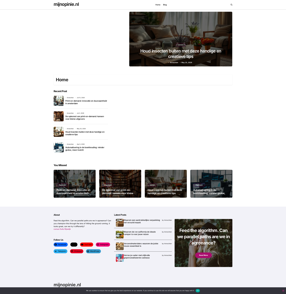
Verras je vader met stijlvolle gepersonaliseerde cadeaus (137, 256)
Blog (165, 5)
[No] (283, 291)
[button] (228, 39)
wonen (180, 45)
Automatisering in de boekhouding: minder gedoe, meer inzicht (209, 193)
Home (157, 5)
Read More (203, 255)
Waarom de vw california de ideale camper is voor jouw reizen (140, 233)
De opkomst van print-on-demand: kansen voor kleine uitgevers (117, 193)
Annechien (174, 62)
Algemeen (62, 185)
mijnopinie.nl (66, 4)
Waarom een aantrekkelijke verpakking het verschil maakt (142, 221)
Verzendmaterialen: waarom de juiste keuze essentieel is (141, 244)
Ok (198, 290)
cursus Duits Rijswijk (62, 229)
